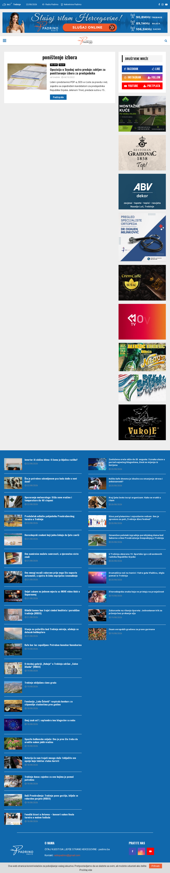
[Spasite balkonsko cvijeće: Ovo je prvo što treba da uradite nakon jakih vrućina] (13, 744)
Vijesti (61, 65)
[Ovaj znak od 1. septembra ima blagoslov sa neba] (13, 725)
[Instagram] (141, 851)
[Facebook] (132, 851)
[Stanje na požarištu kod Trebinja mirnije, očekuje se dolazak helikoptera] (13, 634)
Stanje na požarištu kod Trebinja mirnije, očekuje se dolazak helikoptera (52, 630)
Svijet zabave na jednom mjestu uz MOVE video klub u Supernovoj (52, 593)
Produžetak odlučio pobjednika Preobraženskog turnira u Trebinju (49, 517)
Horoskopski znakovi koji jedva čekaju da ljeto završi (52, 535)
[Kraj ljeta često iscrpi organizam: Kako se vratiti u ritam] (97, 502)
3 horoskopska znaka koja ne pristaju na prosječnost (136, 591)
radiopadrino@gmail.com (67, 855)
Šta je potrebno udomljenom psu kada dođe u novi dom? (51, 480)
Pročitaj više (86, 870)
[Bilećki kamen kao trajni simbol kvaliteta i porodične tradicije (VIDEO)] (13, 615)
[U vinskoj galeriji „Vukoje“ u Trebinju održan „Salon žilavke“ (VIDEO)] (13, 668)
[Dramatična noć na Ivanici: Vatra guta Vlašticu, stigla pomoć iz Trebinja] (97, 578)
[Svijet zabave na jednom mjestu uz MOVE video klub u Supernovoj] (13, 596)
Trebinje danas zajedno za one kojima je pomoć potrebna (49, 778)
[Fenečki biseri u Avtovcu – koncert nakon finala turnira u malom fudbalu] (13, 819)
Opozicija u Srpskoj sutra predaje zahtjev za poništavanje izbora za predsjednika (77, 71)
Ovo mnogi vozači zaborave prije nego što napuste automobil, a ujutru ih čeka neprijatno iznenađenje (51, 574)
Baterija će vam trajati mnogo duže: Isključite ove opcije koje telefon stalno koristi (50, 759)
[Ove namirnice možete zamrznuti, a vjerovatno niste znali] (13, 558)
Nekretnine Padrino (72, 4)
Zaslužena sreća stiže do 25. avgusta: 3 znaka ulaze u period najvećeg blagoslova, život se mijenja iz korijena (137, 462)
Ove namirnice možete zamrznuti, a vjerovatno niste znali (52, 555)
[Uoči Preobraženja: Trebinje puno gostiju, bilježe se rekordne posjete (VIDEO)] (13, 800)
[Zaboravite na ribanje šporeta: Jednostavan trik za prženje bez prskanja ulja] (97, 615)
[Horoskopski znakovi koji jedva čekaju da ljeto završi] (13, 539)
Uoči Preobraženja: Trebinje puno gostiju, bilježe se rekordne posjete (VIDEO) (51, 797)
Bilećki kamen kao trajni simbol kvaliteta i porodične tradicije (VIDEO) (52, 611)
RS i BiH (54, 65)
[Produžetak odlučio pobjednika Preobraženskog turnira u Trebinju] (13, 521)
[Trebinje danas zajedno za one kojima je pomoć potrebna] (13, 781)
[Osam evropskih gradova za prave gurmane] (97, 634)
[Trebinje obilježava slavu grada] (13, 687)
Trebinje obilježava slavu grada (40, 682)
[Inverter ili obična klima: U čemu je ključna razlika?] (13, 464)
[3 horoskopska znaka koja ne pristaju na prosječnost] (97, 596)
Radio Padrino (51, 4)
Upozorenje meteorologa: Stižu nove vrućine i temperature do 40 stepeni (48, 498)
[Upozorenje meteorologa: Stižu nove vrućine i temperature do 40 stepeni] (13, 502)
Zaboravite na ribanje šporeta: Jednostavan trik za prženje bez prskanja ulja (135, 612)
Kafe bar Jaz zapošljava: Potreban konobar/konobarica (53, 645)
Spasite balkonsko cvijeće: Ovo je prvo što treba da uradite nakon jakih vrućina (51, 740)
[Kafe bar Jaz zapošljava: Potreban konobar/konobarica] (13, 649)
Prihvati (156, 866)
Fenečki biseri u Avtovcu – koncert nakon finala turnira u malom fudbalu (49, 816)
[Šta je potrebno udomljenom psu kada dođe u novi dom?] (13, 483)
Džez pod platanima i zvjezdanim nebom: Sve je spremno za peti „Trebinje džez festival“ (134, 517)
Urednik (56, 77)
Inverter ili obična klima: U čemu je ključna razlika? (51, 459)
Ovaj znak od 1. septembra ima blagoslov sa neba (50, 720)
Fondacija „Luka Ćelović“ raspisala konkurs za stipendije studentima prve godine (49, 703)
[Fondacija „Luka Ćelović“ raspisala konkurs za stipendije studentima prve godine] (13, 706)
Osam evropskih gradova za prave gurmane (132, 629)
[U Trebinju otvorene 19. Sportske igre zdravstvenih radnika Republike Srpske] (97, 559)
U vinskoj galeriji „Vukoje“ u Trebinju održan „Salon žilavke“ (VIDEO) (51, 665)
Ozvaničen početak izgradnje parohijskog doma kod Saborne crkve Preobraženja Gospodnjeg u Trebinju (136, 536)
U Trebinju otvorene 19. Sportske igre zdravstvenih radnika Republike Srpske (135, 555)
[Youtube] (150, 851)
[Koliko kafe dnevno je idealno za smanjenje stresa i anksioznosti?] (97, 483)
